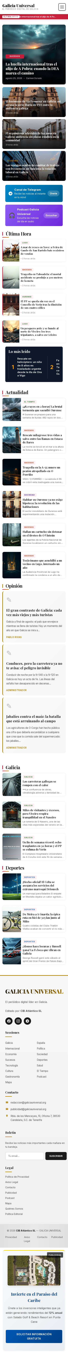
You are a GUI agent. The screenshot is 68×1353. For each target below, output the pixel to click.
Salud (40, 1065)
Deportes (29, 877)
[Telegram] (27, 1021)
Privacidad (11, 1237)
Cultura (12, 97)
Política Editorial (14, 1214)
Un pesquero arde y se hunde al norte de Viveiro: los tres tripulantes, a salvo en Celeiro (40, 332)
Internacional (12, 1048)
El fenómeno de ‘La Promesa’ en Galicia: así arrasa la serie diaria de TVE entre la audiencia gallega (33, 105)
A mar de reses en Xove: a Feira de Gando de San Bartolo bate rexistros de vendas (42, 251)
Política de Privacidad (17, 1176)
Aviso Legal (11, 1182)
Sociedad (12, 129)
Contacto (10, 1187)
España (41, 1042)
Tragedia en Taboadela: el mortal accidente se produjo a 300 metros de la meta (42, 277)
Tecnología (11, 1065)
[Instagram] (18, 1021)
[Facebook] (9, 1021)
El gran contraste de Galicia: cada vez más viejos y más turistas (34, 612)
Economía (12, 161)
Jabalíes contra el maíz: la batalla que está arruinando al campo (33, 718)
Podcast (41, 1076)
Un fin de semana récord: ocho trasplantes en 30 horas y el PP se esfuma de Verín (42, 845)
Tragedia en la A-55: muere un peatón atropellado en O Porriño (41, 471)
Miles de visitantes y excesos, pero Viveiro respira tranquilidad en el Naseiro (41, 813)
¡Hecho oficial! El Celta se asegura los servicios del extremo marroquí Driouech (41, 885)
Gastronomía (12, 1076)
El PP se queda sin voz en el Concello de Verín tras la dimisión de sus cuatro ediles (41, 305)
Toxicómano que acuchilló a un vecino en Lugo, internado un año (42, 564)
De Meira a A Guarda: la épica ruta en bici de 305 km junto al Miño (41, 917)
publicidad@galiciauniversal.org (28, 1109)
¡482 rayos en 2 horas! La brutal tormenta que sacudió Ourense (42, 408)
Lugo (25, 243)
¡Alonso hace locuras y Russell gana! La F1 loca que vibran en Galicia (42, 950)
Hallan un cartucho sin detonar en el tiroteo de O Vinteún (42, 533)
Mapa (8, 1082)
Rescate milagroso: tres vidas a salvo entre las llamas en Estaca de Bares (43, 438)
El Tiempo (29, 402)
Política (41, 1048)
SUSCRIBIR (56, 1156)
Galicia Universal (18, 5)
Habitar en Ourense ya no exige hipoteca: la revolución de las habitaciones (43, 503)
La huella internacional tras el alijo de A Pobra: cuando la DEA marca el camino (31, 16)
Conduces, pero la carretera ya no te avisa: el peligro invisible (34, 665)
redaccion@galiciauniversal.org (28, 1102)
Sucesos (15, 56)
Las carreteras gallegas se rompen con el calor (39, 783)
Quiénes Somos (14, 1208)
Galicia (28, 777)
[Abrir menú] (62, 7)
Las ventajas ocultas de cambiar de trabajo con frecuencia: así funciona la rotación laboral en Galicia (32, 168)
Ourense (27, 297)
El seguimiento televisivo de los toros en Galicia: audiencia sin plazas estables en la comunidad (32, 136)
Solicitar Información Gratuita (34, 1336)
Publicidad (11, 1192)
